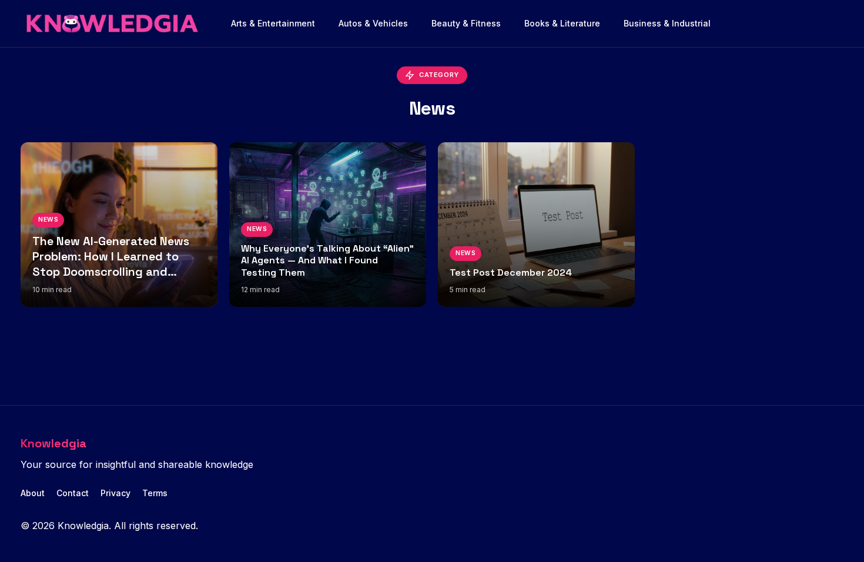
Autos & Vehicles (373, 23)
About (33, 493)
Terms (155, 493)
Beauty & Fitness (466, 23)
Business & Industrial (667, 23)
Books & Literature (562, 23)
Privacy (115, 493)
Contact (72, 493)
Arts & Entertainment (273, 23)
